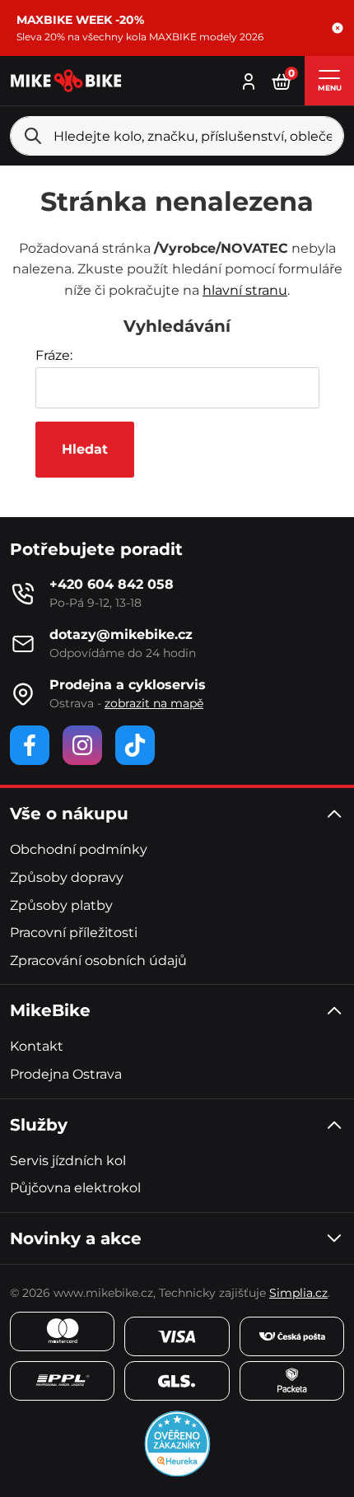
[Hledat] (33, 136)
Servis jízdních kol (68, 1160)
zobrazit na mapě (154, 703)
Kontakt (36, 1046)
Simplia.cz (298, 1292)
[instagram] (82, 745)
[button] (337, 28)
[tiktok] (135, 745)
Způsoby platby (61, 905)
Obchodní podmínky (78, 849)
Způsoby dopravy (66, 877)
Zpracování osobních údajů (98, 960)
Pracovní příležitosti (73, 932)
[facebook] (29, 745)
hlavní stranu (245, 290)
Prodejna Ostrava (66, 1074)
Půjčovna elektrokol (75, 1188)
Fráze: (53, 355)
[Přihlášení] (249, 79)
